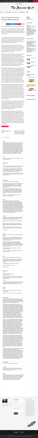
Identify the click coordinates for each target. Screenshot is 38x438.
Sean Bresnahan (6, 297)
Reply (22, 141)
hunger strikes (27, 405)
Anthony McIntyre (21, 12)
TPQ (1, 1)
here (8, 229)
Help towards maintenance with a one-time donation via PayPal (31, 85)
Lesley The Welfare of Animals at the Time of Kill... (31, 50)
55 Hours (2, 12)
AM (3, 157)
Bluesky (33, 95)
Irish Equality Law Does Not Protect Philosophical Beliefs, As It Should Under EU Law (31, 30)
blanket (26, 403)
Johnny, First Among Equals (32, 62)
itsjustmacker (5, 180)
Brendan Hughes (8, 12)
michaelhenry (5, 270)
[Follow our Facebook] (34, 1)
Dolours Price (14, 12)
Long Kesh (27, 402)
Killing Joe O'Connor (16, 1)
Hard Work (28, 25)
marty (4, 141)
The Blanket (5, 1)
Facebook (33, 99)
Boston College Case (24, 1)
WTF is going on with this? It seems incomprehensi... (31, 42)
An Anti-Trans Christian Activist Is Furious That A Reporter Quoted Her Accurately (31, 34)
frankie (4, 287)
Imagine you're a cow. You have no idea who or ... (31, 49)
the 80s (32, 405)
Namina (15, 436)
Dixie (4, 233)
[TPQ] (19, 9)
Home (28, 16)
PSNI (7, 126)
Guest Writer (4, 126)
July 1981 (10, 1)
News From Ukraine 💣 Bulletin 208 (30, 28)
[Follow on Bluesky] (36, 1)
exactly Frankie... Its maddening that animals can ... (31, 44)
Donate (27, 12)
